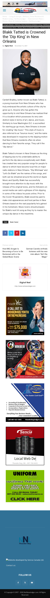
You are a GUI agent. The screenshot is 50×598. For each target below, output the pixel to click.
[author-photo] (25, 279)
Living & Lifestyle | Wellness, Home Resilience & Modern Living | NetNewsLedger (23, 17)
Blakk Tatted (14, 222)
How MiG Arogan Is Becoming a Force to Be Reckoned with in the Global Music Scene (13, 253)
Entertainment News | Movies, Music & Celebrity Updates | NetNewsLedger (23, 20)
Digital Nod (9, 46)
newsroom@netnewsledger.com (30, 565)
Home (5, 16)
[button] (4, 10)
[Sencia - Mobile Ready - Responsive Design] (25, 446)
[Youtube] (31, 582)
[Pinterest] (16, 233)
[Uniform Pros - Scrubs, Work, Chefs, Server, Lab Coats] (25, 486)
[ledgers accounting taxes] (25, 402)
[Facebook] (5, 233)
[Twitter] (11, 233)
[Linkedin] (22, 233)
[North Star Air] (25, 4)
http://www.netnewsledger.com (25, 286)
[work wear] (25, 359)
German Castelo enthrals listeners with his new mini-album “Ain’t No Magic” (36, 253)
